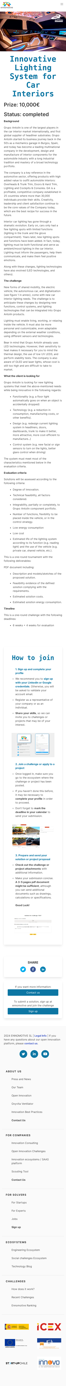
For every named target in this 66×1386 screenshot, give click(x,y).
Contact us (33, 992)
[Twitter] (23, 1054)
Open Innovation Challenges (28, 1151)
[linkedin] (43, 969)
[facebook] (33, 969)
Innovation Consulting (25, 1143)
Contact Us (18, 1120)
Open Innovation (21, 1095)
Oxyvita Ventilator (22, 1103)
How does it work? (23, 1289)
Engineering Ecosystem (26, 1250)
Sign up (33, 1011)
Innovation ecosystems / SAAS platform (30, 1161)
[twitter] (23, 969)
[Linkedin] (34, 1054)
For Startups (19, 1202)
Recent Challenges (23, 1297)
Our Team (17, 1087)
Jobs (14, 1218)
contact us (30, 1043)
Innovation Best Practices (27, 1111)
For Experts (19, 1210)
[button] (62, 4)
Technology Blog (22, 1266)
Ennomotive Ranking (24, 1305)
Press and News (21, 1079)
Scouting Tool (20, 1171)
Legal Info (40, 1035)
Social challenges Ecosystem (29, 1258)
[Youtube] (45, 1054)
